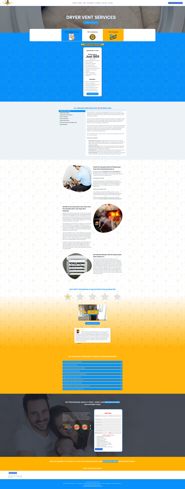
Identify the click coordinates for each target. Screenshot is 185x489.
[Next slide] (90, 427)
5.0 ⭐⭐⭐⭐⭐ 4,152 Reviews (175, 2)
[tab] (72, 111)
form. (121, 483)
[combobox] (115, 433)
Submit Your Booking (98, 449)
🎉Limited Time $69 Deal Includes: (108, 435)
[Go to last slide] (63, 427)
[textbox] (114, 433)
